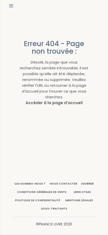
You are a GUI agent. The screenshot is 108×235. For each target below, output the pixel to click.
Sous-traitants (54, 209)
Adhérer (87, 184)
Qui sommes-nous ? (29, 184)
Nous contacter (63, 184)
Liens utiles (82, 192)
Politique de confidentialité (37, 200)
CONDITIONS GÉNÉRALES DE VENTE (41, 192)
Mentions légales (79, 200)
